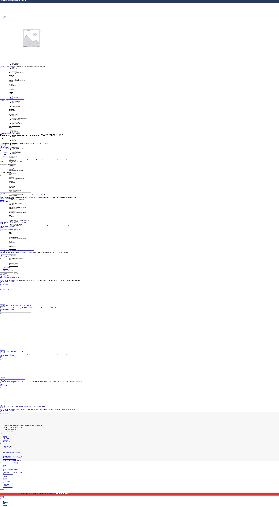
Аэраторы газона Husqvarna (10, 453)
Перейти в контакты (62, 493)
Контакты (5, 440)
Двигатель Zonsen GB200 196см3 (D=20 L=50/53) (12, 351)
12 (13, 164)
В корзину (3, 144)
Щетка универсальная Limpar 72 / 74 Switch (11, 277)
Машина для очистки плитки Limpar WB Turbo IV (12, 379)
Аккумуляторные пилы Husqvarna (11, 452)
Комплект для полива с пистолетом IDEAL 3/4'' (12, 99)
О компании (6, 438)
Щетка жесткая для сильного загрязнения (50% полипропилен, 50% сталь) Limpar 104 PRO (22, 194)
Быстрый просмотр (5, 201)
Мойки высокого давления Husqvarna (12, 460)
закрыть (2, 490)
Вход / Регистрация (7, 487)
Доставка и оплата (7, 441)
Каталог (5, 437)
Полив (13, 66)
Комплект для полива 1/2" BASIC (8, 133)
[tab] (46, 152)
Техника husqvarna (7, 446)
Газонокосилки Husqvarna (9, 459)
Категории (5, 18)
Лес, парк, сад (7, 66)
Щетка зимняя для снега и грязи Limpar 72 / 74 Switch (13, 222)
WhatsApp (5, 502)
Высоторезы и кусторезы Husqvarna (12, 457)
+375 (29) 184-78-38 (5, 2)
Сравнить (5, 485)
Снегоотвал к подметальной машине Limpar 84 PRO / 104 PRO (15, 305)
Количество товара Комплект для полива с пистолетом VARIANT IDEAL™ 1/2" (22, 143)
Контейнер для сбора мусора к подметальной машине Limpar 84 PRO (17, 250)
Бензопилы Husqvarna (8, 455)
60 (13, 168)
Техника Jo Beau (7, 447)
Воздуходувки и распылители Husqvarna (13, 456)
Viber (4, 503)
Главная (2, 66)
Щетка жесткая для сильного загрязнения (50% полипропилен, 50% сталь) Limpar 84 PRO (22, 406)
